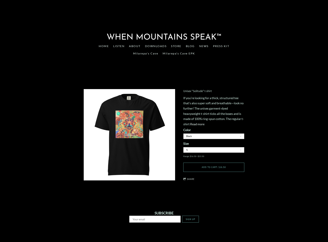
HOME (104, 46)
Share (190, 179)
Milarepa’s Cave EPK (179, 53)
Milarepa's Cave (145, 53)
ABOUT (135, 46)
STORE (176, 46)
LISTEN (119, 46)
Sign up (190, 219)
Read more (197, 124)
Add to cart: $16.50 (214, 167)
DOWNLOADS (156, 46)
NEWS (204, 46)
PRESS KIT (221, 46)
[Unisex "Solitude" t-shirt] (129, 135)
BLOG (190, 46)
